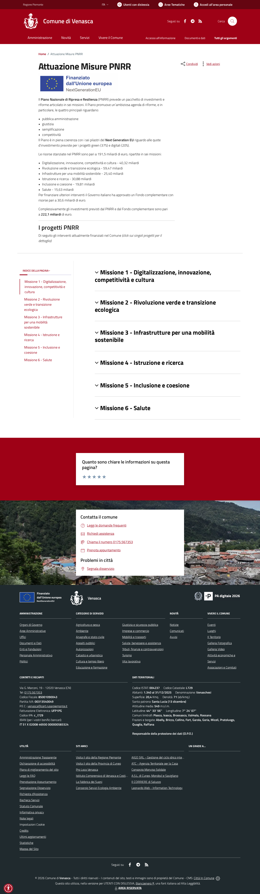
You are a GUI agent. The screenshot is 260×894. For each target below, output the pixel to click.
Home (42, 54)
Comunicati (177, 631)
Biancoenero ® (145, 883)
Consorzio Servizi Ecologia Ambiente (98, 788)
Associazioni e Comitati (221, 667)
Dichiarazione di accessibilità (37, 763)
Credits (24, 830)
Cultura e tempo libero (90, 661)
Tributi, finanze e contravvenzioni (142, 649)
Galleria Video (216, 649)
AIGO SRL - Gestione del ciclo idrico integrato (160, 757)
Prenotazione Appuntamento (38, 781)
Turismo (127, 655)
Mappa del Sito (29, 849)
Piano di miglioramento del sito (39, 769)
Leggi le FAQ (27, 775)
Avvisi (173, 637)
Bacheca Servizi (29, 800)
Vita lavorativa (131, 661)
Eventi (211, 624)
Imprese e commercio (135, 631)
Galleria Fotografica (219, 643)
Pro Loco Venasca (87, 769)
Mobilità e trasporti (134, 637)
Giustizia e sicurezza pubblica (140, 624)
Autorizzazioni (84, 649)
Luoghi (211, 631)
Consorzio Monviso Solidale (149, 769)
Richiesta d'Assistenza (34, 794)
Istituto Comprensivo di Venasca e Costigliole (104, 775)
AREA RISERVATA (130, 888)
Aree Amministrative (33, 631)
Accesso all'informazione (160, 38)
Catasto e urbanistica (89, 655)
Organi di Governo (31, 624)
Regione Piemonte (33, 4)
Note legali (26, 818)
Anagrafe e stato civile (90, 637)
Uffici (23, 637)
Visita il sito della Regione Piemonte (98, 757)
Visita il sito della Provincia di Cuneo (98, 763)
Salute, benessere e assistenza (141, 643)
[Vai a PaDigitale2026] (217, 596)
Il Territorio (214, 637)
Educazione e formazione (91, 667)
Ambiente (82, 631)
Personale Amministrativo (36, 655)
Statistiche (26, 842)
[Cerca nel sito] (232, 21)
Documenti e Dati (30, 643)
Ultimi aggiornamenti (33, 836)
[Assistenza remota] (217, 878)
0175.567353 (33, 692)
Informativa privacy (32, 812)
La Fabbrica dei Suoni (89, 781)
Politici (24, 661)
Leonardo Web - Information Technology (157, 788)
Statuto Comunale (31, 806)
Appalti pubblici (85, 643)
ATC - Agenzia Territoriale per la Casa (155, 763)
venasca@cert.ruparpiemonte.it (47, 706)
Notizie (174, 624)
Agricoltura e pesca (88, 624)
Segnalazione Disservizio (35, 788)
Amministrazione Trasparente (38, 757)
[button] (167, 276)
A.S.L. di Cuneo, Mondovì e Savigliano (155, 775)
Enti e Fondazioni (30, 649)
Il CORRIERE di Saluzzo (146, 781)
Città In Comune (204, 878)
